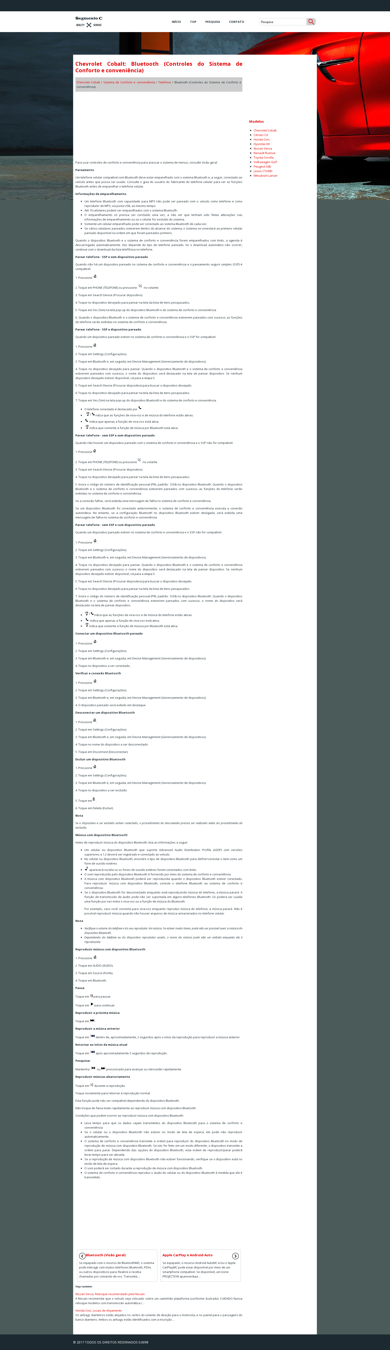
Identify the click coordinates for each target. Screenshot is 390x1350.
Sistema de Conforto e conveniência (129, 82)
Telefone (164, 82)
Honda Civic (262, 139)
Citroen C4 (261, 135)
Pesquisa (212, 22)
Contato (236, 22)
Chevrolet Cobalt (88, 82)
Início (176, 22)
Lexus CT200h (263, 171)
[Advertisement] (158, 124)
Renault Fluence (265, 153)
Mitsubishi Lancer (266, 175)
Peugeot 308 (262, 166)
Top (193, 22)
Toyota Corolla (264, 157)
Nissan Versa (263, 148)
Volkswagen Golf (265, 162)
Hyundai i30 (262, 144)
